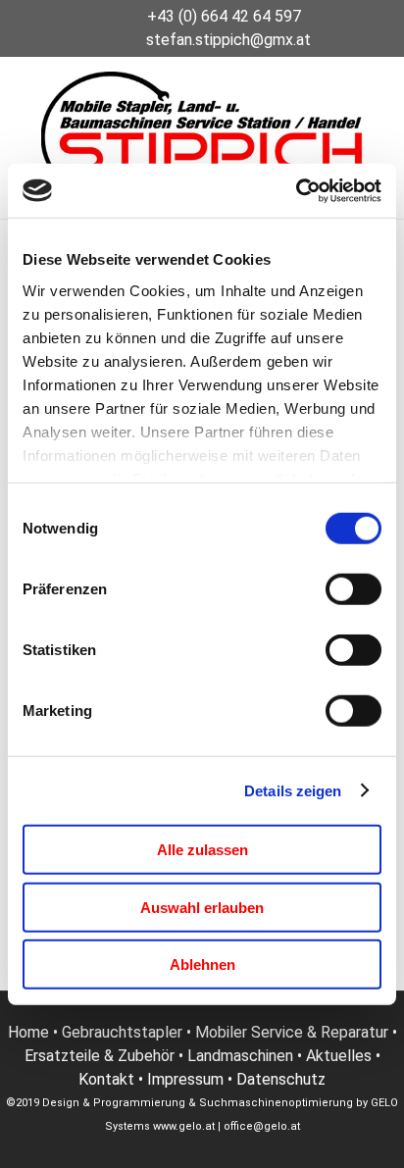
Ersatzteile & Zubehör (100, 1055)
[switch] (353, 589)
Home (28, 1032)
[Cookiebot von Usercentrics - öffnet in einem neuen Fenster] (295, 190)
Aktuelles (339, 1055)
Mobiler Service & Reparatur (291, 1032)
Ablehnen (202, 964)
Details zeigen (292, 790)
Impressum (185, 1079)
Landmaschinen (240, 1055)
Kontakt (106, 1079)
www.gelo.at (184, 1126)
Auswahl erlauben (202, 906)
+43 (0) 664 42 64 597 (224, 16)
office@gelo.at (262, 1126)
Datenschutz (281, 1079)
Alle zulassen (202, 849)
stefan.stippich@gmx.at (228, 39)
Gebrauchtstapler (122, 1032)
